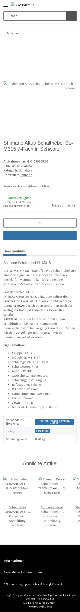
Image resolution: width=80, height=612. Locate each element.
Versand (57, 584)
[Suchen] (71, 16)
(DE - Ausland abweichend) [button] (21, 204)
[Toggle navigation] (5, 3)
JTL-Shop (47, 606)
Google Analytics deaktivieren (21, 595)
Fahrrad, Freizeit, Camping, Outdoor (54, 422)
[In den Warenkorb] (6, 46)
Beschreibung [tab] (14, 251)
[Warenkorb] (72, 4)
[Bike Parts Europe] (23, 5)
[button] (64, 4)
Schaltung (26, 170)
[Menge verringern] (8, 223)
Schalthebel (42, 430)
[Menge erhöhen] (71, 223)
